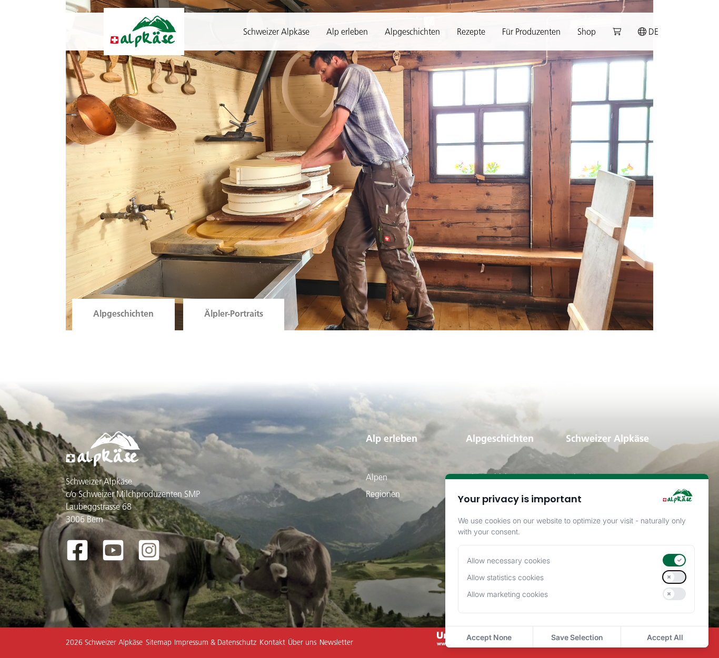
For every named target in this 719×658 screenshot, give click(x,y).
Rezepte (471, 31)
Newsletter (336, 642)
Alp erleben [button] (347, 31)
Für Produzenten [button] (531, 31)
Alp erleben (391, 438)
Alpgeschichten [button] (412, 31)
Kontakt (272, 642)
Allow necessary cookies (508, 560)
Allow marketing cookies (507, 594)
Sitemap (159, 642)
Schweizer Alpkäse (607, 438)
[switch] (674, 560)
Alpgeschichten (500, 438)
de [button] (652, 31)
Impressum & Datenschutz (215, 642)
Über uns (302, 642)
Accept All (665, 637)
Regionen (383, 494)
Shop (586, 31)
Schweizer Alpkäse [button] (276, 31)
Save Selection (577, 637)
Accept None (489, 637)
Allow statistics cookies (505, 577)
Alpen (376, 477)
